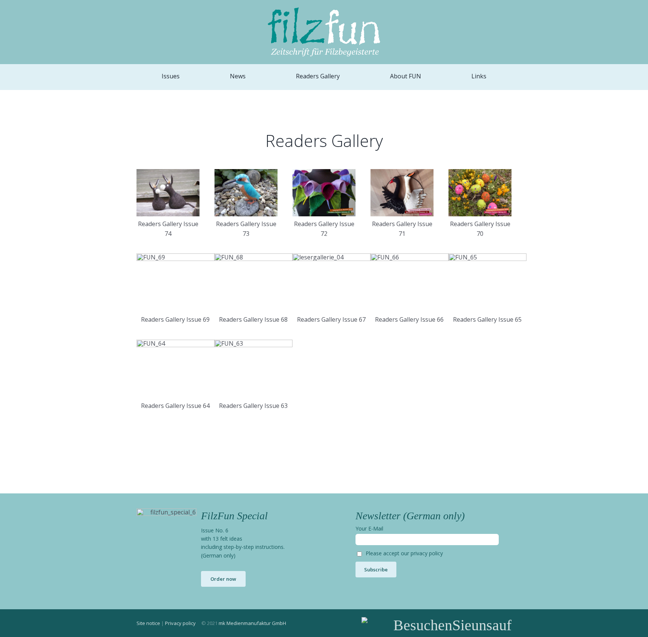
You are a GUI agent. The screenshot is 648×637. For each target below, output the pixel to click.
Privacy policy (180, 623)
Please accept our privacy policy (404, 553)
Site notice (148, 623)
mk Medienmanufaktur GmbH (252, 623)
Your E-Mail (369, 528)
